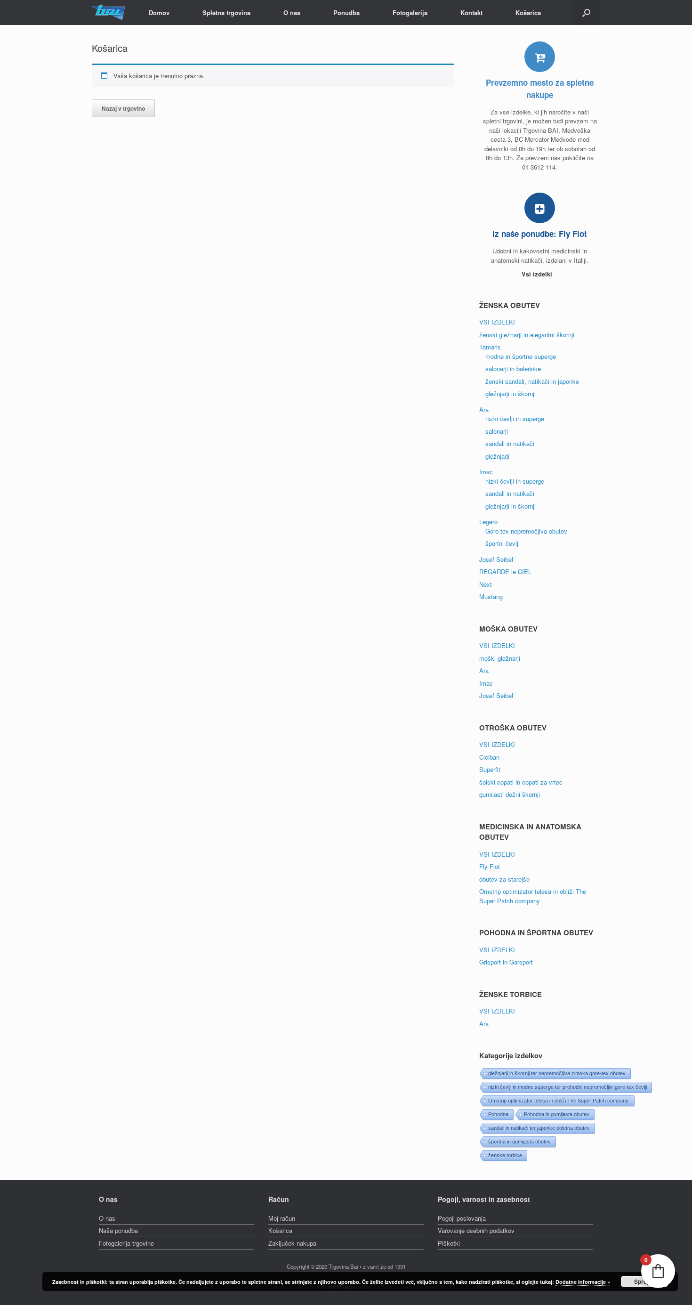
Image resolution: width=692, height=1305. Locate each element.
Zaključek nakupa (292, 1243)
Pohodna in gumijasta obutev (556, 1114)
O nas (291, 12)
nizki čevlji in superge (514, 418)
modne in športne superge (520, 356)
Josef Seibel (496, 559)
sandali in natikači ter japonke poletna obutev (539, 1128)
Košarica (528, 12)
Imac (486, 471)
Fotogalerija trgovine (126, 1243)
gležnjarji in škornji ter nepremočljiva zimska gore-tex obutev (557, 1073)
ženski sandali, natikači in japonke (532, 381)
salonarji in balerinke (513, 368)
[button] (586, 12)
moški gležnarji (499, 658)
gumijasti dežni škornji (509, 794)
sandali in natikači (509, 443)
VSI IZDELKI (497, 321)
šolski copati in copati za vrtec (521, 782)
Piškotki (449, 1243)
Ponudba (346, 12)
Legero (488, 521)
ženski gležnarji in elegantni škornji (526, 334)
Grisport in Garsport (506, 961)
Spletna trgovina (226, 12)
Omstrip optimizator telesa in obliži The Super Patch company (532, 896)
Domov (159, 12)
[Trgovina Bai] (108, 12)
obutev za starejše (504, 879)
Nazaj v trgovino (123, 108)
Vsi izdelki (538, 273)
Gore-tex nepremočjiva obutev (526, 531)
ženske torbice (505, 1155)
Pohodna (498, 1114)
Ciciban (489, 757)
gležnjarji (497, 456)
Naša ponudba (118, 1230)
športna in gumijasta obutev (519, 1141)
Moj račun (281, 1218)
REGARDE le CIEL (505, 571)
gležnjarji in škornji (510, 393)
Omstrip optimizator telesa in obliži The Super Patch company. (558, 1100)
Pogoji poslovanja (462, 1218)
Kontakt (471, 12)
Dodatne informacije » (582, 1281)
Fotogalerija (410, 12)
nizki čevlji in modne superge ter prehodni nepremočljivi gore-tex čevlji (567, 1087)
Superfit (489, 769)
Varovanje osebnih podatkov (476, 1230)
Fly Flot (489, 866)
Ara (484, 409)
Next (485, 584)
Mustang (491, 596)
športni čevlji (502, 543)
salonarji (496, 431)
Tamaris (490, 346)
